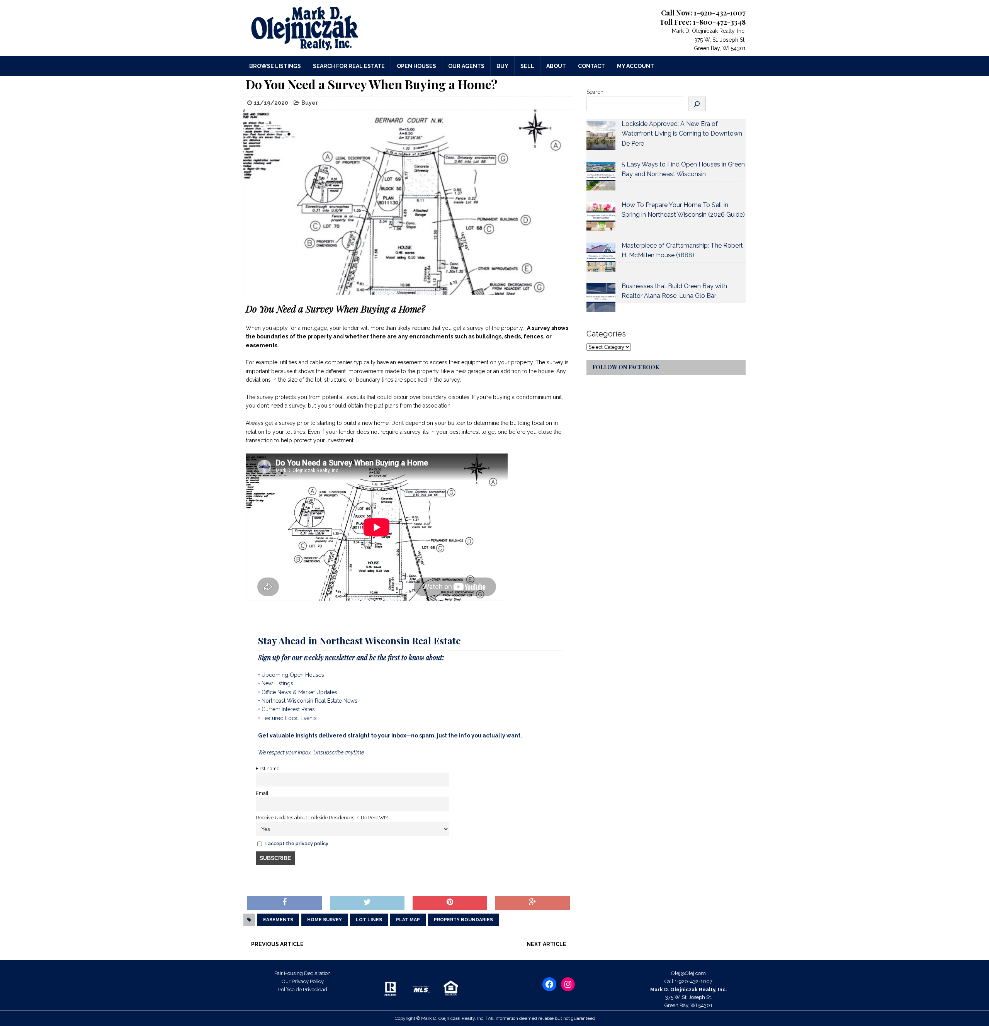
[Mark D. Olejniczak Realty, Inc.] (323, 28)
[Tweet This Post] (367, 903)
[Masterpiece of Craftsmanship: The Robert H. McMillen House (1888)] (600, 257)
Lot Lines (369, 919)
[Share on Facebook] (284, 903)
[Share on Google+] (532, 903)
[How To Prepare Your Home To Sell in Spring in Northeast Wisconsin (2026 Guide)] (600, 216)
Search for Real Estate (349, 66)
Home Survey (324, 919)
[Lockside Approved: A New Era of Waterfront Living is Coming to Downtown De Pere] (600, 135)
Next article (546, 944)
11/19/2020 (271, 103)
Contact (591, 66)
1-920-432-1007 (693, 981)
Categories (606, 333)
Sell (527, 66)
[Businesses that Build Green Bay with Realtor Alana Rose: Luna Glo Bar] (600, 297)
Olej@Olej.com (688, 973)
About (556, 66)
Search (594, 92)
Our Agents (466, 66)
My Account (635, 66)
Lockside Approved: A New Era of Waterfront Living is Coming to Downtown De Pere (682, 133)
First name (267, 768)
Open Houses (416, 66)
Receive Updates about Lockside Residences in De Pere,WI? (321, 817)
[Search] (697, 104)
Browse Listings (275, 66)
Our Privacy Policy (303, 981)
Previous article (277, 944)
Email (262, 793)
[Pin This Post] (450, 903)
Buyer (309, 103)
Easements (278, 919)
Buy (502, 66)
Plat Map (408, 919)
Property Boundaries (463, 919)
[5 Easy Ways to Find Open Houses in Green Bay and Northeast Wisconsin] (600, 175)
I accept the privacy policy (296, 843)
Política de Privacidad (302, 989)
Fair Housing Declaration (302, 973)
